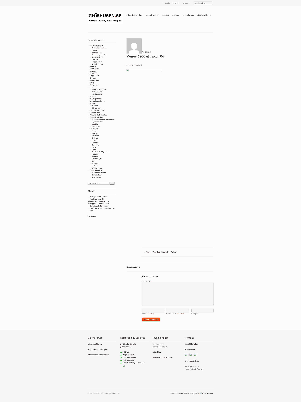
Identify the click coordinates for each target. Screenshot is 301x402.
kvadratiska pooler (99, 90)
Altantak (93, 66)
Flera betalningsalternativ (134, 363)
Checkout (186, 3)
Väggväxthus (188, 15)
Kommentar (146, 281)
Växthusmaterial (96, 170)
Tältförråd (94, 106)
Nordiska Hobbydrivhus (101, 152)
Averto (94, 133)
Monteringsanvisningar (162, 357)
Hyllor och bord (97, 122)
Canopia (95, 143)
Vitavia (94, 166)
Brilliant (95, 140)
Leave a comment (134, 65)
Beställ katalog (191, 344)
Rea (91, 211)
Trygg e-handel (129, 357)
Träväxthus (96, 177)
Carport (93, 71)
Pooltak (92, 97)
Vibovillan (95, 163)
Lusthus (165, 15)
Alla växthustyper (96, 46)
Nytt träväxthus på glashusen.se (102, 208)
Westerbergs (97, 168)
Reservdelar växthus (97, 101)
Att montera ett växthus (98, 355)
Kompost (93, 78)
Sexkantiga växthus (99, 55)
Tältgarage (96, 108)
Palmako (95, 154)
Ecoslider (95, 145)
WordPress (184, 393)
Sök (112, 183)
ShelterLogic (97, 159)
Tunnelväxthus (152, 15)
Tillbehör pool (95, 113)
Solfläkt (95, 124)
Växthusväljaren (95, 344)
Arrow (94, 131)
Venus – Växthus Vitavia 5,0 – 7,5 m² (160, 252)
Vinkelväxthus (97, 64)
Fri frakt (126, 352)
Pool (91, 87)
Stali (93, 161)
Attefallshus (94, 69)
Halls (94, 147)
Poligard (95, 156)
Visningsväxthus (192, 361)
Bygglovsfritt (128, 355)
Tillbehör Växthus (96, 117)
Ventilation (96, 126)
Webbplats (195, 313)
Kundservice (190, 349)
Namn (147, 313)
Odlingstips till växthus (99, 197)
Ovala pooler (97, 92)
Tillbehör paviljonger (97, 110)
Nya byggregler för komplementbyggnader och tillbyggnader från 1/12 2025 (98, 201)
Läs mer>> (92, 217)
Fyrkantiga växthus (134, 15)
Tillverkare (94, 129)
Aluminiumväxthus (99, 173)
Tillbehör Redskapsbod (98, 115)
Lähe (94, 150)
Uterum (175, 15)
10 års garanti (129, 360)
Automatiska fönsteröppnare (103, 120)
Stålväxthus (96, 175)
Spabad (92, 103)
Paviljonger (94, 85)
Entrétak (93, 73)
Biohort (95, 138)
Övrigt (92, 83)
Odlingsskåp (94, 80)
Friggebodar (94, 76)
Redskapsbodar (95, 99)
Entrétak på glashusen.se (99, 206)
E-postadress (175, 313)
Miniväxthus (96, 53)
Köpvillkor (157, 352)
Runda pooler (97, 94)
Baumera (95, 136)
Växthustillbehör (204, 15)
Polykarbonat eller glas (98, 349)
